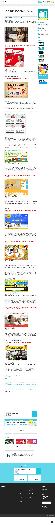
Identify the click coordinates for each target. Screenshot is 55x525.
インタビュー (20, 502)
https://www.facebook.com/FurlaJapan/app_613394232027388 (15, 114)
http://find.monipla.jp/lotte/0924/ (11, 81)
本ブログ (32, 71)
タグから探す (20, 4)
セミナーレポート (31, 489)
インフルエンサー (20, 501)
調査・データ (30, 490)
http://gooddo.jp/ (7, 311)
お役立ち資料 (30, 4)
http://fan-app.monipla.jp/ (8, 376)
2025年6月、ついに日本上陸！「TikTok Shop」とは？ (43, 37)
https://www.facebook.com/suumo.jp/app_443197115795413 (15, 150)
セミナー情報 (25, 4)
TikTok (20, 489)
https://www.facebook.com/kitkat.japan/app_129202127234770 (15, 47)
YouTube (20, 493)
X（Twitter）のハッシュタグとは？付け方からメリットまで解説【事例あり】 (43, 28)
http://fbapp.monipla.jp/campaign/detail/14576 (13, 309)
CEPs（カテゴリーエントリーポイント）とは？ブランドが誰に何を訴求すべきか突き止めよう (43, 31)
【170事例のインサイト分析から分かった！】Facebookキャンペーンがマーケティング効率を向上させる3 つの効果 (20, 386)
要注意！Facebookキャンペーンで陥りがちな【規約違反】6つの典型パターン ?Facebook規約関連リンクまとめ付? (20, 389)
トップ (11, 486)
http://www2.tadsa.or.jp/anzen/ (11, 279)
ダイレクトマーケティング (31, 493)
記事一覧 (16, 4)
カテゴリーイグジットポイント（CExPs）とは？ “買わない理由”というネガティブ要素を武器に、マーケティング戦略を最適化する (43, 34)
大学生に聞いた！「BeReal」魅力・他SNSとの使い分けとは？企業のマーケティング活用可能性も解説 (43, 25)
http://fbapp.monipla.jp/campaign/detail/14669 (13, 213)
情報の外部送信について (13, 515)
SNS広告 (30, 494)
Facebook (20, 494)
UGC (19, 498)
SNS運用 (30, 497)
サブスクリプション (21, 497)
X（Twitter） (20, 490)
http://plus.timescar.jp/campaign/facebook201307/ (13, 343)
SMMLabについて (17, 458)
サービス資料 (35, 4)
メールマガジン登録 (44, 489)
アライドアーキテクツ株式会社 (27, 458)
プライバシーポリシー (3, 515)
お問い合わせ (47, 503)
